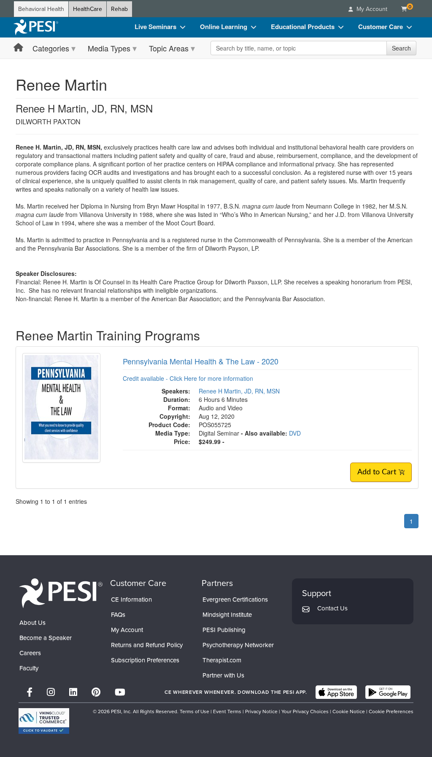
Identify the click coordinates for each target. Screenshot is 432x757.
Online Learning (223, 26)
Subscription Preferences (145, 660)
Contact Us (332, 608)
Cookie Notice (348, 711)
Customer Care (380, 26)
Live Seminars (155, 26)
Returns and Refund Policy (147, 645)
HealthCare (87, 9)
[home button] (18, 48)
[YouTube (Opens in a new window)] (120, 692)
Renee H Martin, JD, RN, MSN (239, 391)
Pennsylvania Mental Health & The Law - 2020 (200, 361)
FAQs (118, 614)
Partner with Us (223, 675)
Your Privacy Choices (305, 711)
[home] (36, 27)
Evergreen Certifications (235, 599)
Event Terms (227, 711)
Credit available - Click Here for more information (188, 378)
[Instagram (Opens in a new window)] (51, 692)
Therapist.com (221, 660)
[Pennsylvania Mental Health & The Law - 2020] (61, 406)
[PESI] (61, 592)
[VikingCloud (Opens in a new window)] (44, 721)
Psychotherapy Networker (238, 645)
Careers (30, 653)
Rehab (119, 9)
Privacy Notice (261, 711)
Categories (50, 48)
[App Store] (336, 692)
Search (401, 48)
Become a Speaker (45, 637)
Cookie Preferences (391, 711)
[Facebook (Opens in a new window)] (29, 692)
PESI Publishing (224, 629)
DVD (295, 433)
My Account (127, 629)
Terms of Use (194, 711)
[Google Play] (387, 692)
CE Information (131, 599)
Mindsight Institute (227, 614)
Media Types (109, 48)
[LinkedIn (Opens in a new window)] (73, 692)
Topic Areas (169, 48)
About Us (32, 622)
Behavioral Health (41, 9)
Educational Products (303, 26)
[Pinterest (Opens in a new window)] (96, 692)
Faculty (28, 668)
